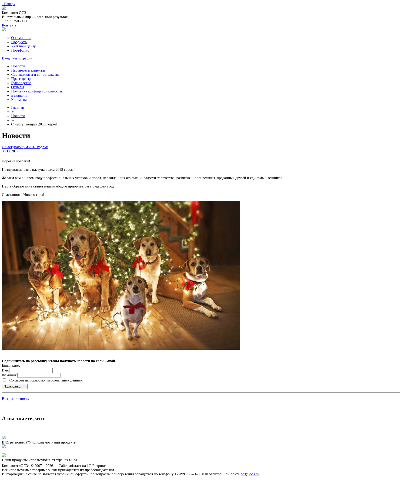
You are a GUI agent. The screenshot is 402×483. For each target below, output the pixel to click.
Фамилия (9, 375)
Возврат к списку (16, 399)
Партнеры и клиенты (28, 70)
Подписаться (13, 386)
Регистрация (22, 58)
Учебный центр (23, 46)
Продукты (19, 42)
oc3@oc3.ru (250, 474)
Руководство (21, 83)
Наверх (8, 4)
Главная (17, 107)
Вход (6, 58)
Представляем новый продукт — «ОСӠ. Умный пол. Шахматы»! (53, 451)
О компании (21, 38)
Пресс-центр (21, 79)
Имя (6, 370)
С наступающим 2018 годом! (25, 147)
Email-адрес (11, 365)
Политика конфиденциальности (36, 91)
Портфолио (20, 50)
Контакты (9, 25)
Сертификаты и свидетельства (35, 74)
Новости (18, 66)
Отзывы (17, 87)
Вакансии (19, 95)
